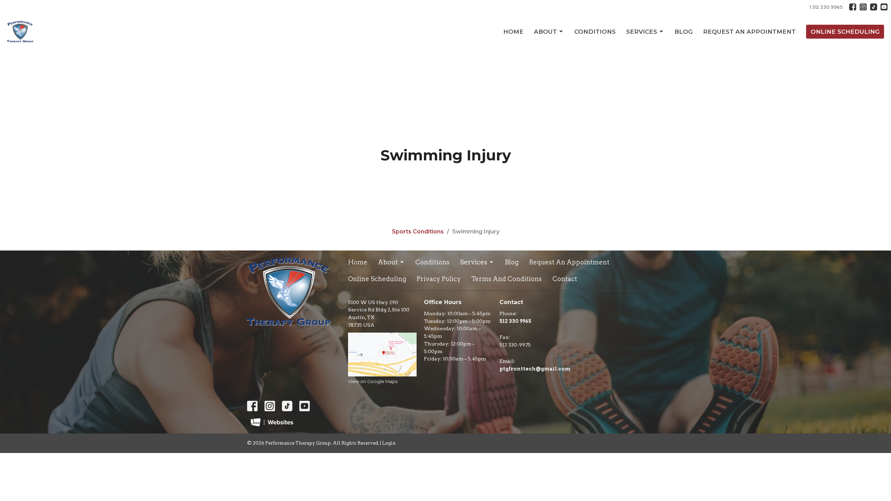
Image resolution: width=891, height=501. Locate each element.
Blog (684, 31)
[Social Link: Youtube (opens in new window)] (884, 6)
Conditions (595, 31)
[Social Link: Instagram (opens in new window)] (863, 6)
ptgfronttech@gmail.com (534, 369)
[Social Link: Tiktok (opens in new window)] (873, 6)
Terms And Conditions (506, 279)
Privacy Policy (439, 279)
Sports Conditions (418, 231)
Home (513, 31)
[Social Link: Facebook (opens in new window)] (852, 6)
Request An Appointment (749, 31)
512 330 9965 (515, 321)
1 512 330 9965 (826, 7)
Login (389, 443)
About (545, 31)
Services (641, 31)
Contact (564, 279)
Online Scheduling (845, 31)
